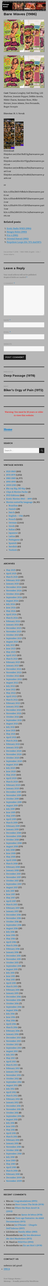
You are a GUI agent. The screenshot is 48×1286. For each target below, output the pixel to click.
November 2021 (13, 713)
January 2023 (12, 665)
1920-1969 (11, 471)
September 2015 (13, 966)
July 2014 (10, 1013)
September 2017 (13, 884)
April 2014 (11, 1024)
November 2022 (13, 672)
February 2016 (13, 949)
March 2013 (11, 1065)
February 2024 (13, 621)
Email (7, 332)
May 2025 (10, 570)
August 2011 (11, 1119)
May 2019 (10, 816)
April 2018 (11, 860)
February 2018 (13, 867)
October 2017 (12, 880)
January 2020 (12, 788)
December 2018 (13, 833)
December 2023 (13, 628)
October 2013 (12, 1044)
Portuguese (14, 539)
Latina (12, 536)
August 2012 (12, 1085)
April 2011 (11, 1133)
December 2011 (13, 1106)
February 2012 (13, 1099)
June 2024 (11, 607)
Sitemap (7, 1281)
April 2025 (11, 573)
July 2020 (10, 768)
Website (8, 344)
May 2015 (10, 979)
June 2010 (10, 1160)
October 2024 (12, 594)
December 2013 (13, 1037)
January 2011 (12, 1143)
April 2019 (11, 819)
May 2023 (10, 652)
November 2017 (13, 877)
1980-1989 (24, 252)
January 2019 (12, 829)
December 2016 (13, 915)
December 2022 (13, 669)
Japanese (13, 533)
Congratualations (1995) (25, 1201)
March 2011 (11, 1136)
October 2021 (12, 717)
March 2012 (11, 1095)
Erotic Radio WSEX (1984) (19, 228)
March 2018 (12, 863)
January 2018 (12, 870)
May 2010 (10, 1164)
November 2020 (14, 754)
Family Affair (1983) (27, 1232)
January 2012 (12, 1102)
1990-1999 (11, 481)
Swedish (13, 546)
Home (8, 429)
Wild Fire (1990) (25, 1242)
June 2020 (11, 771)
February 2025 (13, 580)
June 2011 (10, 1126)
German (13, 522)
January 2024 (12, 624)
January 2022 (12, 706)
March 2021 (11, 740)
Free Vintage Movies (12, 1279)
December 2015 (13, 955)
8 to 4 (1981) (12, 235)
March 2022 (12, 700)
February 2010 (13, 1174)
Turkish (13, 550)
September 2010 (14, 1153)
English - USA (34, 252)
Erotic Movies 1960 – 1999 (19, 499)
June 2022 (11, 689)
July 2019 (10, 809)
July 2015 (10, 973)
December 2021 (13, 710)
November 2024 (14, 590)
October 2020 (12, 758)
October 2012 (12, 1078)
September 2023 (14, 638)
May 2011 (10, 1130)
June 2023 (11, 648)
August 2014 (12, 1010)
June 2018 (10, 853)
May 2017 (10, 897)
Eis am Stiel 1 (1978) (32, 1245)
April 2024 (11, 614)
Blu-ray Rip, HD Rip (15, 488)
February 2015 (13, 990)
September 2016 (14, 925)
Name (7, 320)
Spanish (13, 543)
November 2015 (13, 959)
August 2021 (12, 723)
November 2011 (13, 1109)
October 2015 (12, 962)
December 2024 (13, 587)
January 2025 (12, 583)
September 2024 (14, 597)
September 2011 (13, 1116)
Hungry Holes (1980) (17, 232)
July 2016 (10, 932)
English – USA (16, 516)
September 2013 (14, 1048)
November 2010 (13, 1147)
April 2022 (11, 696)
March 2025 (12, 577)
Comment (9, 283)
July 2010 (10, 1157)
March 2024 (12, 618)
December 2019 (13, 792)
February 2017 (13, 908)
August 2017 (12, 887)
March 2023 (12, 659)
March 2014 (11, 1027)
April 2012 (11, 1092)
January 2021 (12, 747)
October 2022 (12, 676)
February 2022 (13, 703)
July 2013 (10, 1054)
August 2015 (12, 969)
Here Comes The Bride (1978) (29, 1204)
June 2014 (10, 1017)
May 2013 (10, 1058)
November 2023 (13, 631)
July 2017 (10, 891)
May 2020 (11, 775)
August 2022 (12, 682)
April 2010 (11, 1167)
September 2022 (14, 679)
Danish (12, 509)
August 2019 (12, 805)
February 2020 (13, 785)
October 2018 (12, 839)
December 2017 (13, 874)
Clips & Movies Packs (17, 492)
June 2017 (10, 894)
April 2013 (11, 1061)
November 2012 (13, 1075)
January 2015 (12, 993)
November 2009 (14, 1181)
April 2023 (11, 655)
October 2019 (12, 798)
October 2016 (12, 921)
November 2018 (13, 836)
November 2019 (13, 795)
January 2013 (12, 1072)
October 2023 (12, 635)
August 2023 (12, 642)
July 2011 (10, 1123)
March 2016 (11, 945)
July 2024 (10, 604)
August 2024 (12, 601)
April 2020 (11, 778)
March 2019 (11, 822)
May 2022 (11, 693)
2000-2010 (11, 485)
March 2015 (11, 986)
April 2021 (11, 737)
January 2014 (12, 1034)
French (12, 519)
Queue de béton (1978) (31, 1214)
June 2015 (10, 976)
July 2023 (10, 645)
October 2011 (12, 1112)
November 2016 (13, 918)
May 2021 (10, 734)
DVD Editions (12, 495)
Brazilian (13, 505)
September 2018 (14, 843)
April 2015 (11, 983)
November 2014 (13, 1000)
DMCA (7, 1269)
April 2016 (11, 942)
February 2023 (13, 662)
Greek (12, 526)
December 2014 (13, 996)
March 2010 (12, 1170)
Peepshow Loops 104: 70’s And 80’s (24, 242)
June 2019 (10, 812)
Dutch (12, 512)
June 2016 (10, 935)
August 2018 (12, 846)
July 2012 (10, 1089)
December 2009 (14, 1177)
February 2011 (12, 1140)
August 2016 (12, 928)
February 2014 (13, 1031)
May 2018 (10, 857)
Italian (12, 529)
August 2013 (12, 1051)
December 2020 (14, 751)
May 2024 (11, 611)
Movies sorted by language (19, 502)
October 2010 (12, 1150)
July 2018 (10, 850)
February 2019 (13, 826)
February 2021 (13, 744)
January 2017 (12, 911)
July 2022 (10, 686)
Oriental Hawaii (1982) (18, 238)
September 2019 (14, 802)
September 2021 (14, 720)
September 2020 (14, 761)
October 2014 (12, 1003)
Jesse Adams (9, 254)
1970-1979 (11, 475)
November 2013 (13, 1041)
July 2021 (10, 727)
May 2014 (10, 1020)
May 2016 (10, 938)
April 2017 (11, 901)
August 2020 (12, 764)
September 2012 (14, 1082)
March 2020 (12, 781)
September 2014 (14, 1007)
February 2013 (13, 1068)
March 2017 (11, 904)
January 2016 (12, 952)
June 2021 (10, 730)
